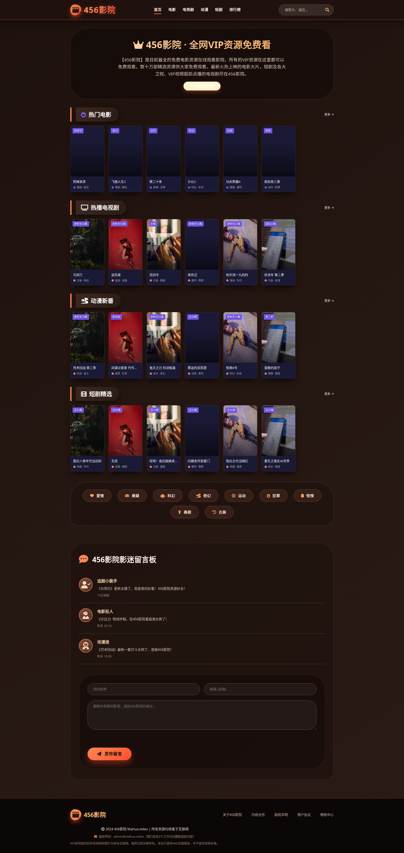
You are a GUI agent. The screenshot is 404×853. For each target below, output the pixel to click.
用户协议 (304, 814)
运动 (242, 495)
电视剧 (188, 9)
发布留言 (113, 754)
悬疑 (135, 495)
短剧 (219, 9)
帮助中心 (327, 814)
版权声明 (281, 814)
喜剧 (187, 512)
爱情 (100, 495)
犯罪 (276, 495)
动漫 (204, 9)
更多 (327, 114)
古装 (222, 512)
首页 (158, 9)
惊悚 (310, 495)
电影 (172, 9)
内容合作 (258, 814)
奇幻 (207, 495)
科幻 (171, 495)
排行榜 (235, 9)
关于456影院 (232, 814)
